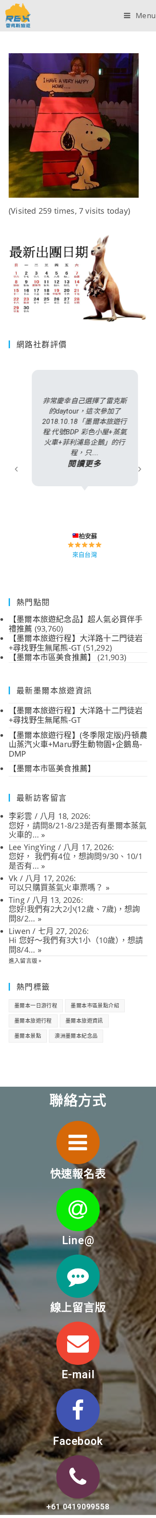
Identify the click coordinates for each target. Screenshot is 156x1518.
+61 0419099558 (77, 1506)
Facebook (78, 1441)
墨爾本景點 (27, 1036)
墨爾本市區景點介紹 (95, 1005)
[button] (16, 468)
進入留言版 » (25, 960)
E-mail (78, 1374)
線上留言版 (78, 1307)
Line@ (78, 1240)
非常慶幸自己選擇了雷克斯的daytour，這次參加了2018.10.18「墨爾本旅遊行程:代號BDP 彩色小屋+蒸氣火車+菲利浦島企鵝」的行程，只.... (78, 432)
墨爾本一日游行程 (35, 1005)
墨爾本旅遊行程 (33, 1020)
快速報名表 (78, 1174)
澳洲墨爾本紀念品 (76, 1036)
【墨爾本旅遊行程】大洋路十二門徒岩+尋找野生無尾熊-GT (76, 715)
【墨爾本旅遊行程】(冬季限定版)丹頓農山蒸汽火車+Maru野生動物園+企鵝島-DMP (78, 744)
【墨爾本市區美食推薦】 (52, 768)
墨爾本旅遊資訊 (84, 1020)
